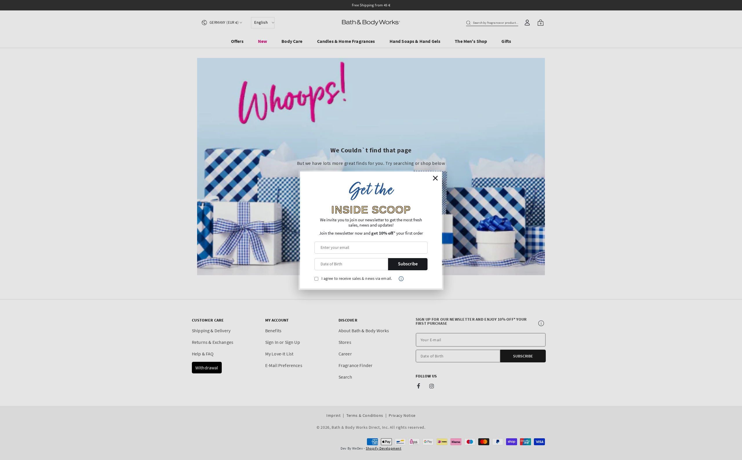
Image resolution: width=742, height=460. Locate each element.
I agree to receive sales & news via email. (356, 278)
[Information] (401, 279)
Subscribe (408, 264)
